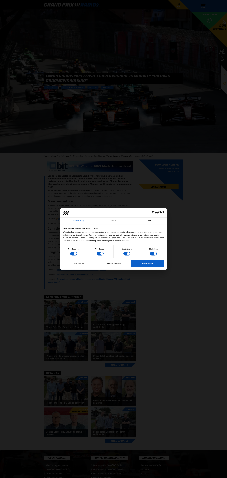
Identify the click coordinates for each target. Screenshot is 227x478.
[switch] (100, 254)
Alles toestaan (147, 263)
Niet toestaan (79, 263)
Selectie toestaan (114, 263)
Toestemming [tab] (78, 221)
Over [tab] (149, 221)
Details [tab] (113, 221)
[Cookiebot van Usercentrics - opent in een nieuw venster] (153, 213)
